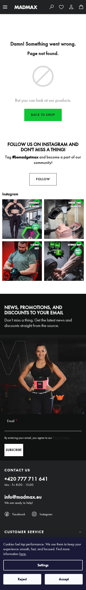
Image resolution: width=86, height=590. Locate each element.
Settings (43, 565)
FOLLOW (43, 179)
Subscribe (14, 450)
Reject (22, 579)
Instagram (46, 514)
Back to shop (43, 115)
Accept (64, 579)
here (22, 554)
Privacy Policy (61, 438)
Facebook (18, 514)
